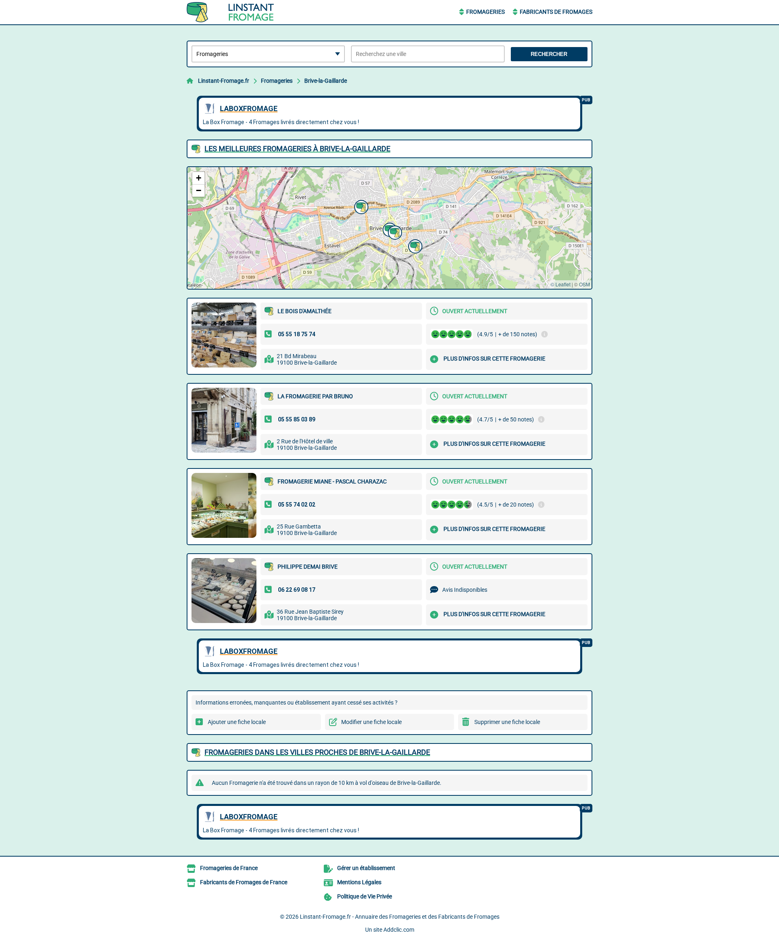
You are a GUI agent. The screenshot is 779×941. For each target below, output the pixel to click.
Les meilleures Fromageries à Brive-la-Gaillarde (297, 148)
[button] (360, 206)
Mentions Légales (359, 882)
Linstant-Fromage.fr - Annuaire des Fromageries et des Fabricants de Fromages (399, 916)
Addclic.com (398, 929)
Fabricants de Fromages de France (243, 882)
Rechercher (549, 54)
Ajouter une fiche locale (237, 722)
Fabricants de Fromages (556, 12)
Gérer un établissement (366, 868)
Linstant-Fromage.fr (223, 80)
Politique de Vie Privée (364, 896)
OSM (584, 284)
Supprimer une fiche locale (507, 722)
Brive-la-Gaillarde (325, 80)
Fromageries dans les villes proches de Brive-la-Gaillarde (317, 752)
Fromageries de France (229, 868)
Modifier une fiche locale (371, 722)
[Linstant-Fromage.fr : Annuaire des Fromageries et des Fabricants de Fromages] (237, 12)
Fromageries (485, 12)
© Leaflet (560, 284)
